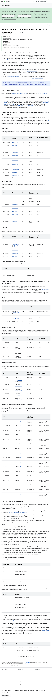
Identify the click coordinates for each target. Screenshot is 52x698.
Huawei (47, 630)
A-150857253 (15, 152)
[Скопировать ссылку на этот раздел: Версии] (8, 639)
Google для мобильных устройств (25, 105)
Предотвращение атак (37, 78)
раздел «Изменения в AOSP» (9, 19)
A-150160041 (15, 218)
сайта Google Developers (12, 621)
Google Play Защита (42, 93)
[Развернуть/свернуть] (9, 36)
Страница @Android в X (23, 671)
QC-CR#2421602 (18, 380)
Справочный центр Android (41, 671)
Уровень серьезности (32, 71)
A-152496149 (15, 197)
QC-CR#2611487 (18, 399)
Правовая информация (24, 690)
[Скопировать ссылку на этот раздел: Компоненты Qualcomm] (17, 362)
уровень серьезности (13, 122)
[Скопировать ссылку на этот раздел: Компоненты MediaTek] (16, 327)
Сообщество (15, 690)
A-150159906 (15, 214)
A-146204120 (15, 142)
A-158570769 (15, 149)
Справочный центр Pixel (40, 673)
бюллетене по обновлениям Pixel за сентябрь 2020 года (34, 84)
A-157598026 (15, 164)
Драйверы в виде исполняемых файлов (8, 682)
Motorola (6, 632)
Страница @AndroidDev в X (24, 673)
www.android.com (39, 675)
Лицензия (32, 690)
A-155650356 (15, 250)
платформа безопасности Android (19, 93)
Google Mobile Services (40, 677)
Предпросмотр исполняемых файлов (9, 677)
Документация (6, 5)
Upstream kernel (15, 312)
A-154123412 (15, 221)
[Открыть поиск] (33, 1)
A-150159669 (15, 208)
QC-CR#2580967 (18, 395)
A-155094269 (15, 244)
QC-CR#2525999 (18, 386)
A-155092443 (15, 172)
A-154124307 (15, 169)
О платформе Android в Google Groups (23, 680)
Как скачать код (5, 675)
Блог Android (21, 675)
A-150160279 (15, 211)
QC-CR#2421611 (18, 379)
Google (43, 630)
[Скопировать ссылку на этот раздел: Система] (8, 227)
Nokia (10, 632)
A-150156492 (15, 256)
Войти (49, 1)
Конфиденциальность (40, 690)
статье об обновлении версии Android (11, 60)
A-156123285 (14, 145)
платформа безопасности (13, 76)
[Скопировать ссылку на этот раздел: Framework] (9, 128)
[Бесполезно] (49, 25)
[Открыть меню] (2, 1)
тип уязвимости (45, 289)
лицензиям (28, 662)
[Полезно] (48, 25)
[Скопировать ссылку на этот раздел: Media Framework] (13, 182)
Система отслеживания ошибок (41, 682)
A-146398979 (15, 240)
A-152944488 (15, 155)
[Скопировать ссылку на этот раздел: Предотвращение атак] (20, 90)
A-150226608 (15, 204)
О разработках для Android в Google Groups (24, 683)
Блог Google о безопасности (24, 677)
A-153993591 (14, 175)
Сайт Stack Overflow (39, 680)
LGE (2, 632)
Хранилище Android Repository (8, 671)
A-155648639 (15, 253)
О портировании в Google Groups (25, 686)
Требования (4, 673)
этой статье (40, 534)
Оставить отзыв (5, 692)
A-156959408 (15, 160)
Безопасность (15, 24)
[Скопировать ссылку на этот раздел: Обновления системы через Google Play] (26, 261)
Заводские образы (5, 680)
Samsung (14, 632)
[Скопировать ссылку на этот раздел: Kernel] (6, 297)
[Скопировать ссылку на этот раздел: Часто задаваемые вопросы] (24, 501)
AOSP (3, 24)
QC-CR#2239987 (18, 390)
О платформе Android (6, 690)
